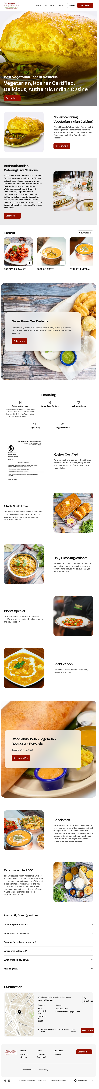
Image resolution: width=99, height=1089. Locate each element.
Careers (57, 1054)
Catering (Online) (24, 1055)
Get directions (88, 999)
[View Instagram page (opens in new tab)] (9, 1080)
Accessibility (42, 1070)
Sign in (72, 5)
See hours (73, 1030)
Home (23, 1050)
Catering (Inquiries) (41, 1055)
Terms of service (27, 1070)
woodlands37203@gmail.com (68, 1012)
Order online (87, 1030)
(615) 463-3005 (62, 1009)
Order (38, 5)
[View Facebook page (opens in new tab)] (5, 1080)
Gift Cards (49, 5)
